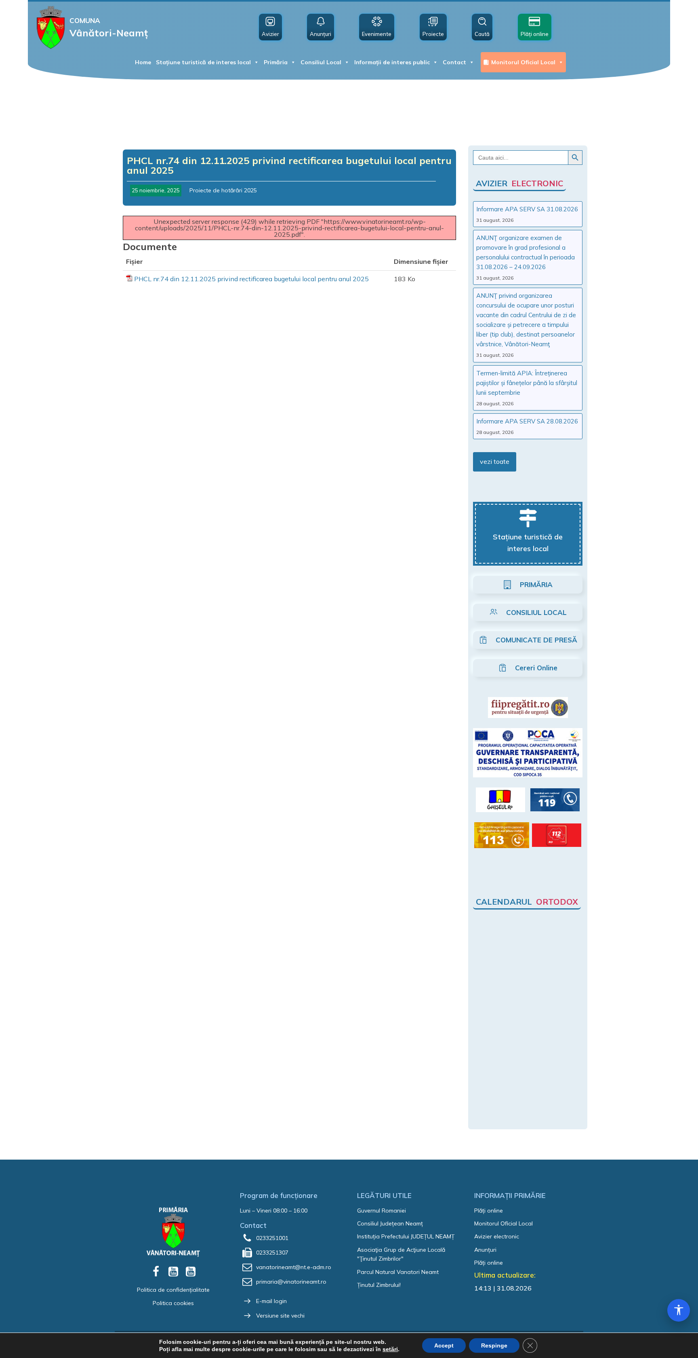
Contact (454, 62)
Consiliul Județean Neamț (390, 1223)
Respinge (494, 1345)
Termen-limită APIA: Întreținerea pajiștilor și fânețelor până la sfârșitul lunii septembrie (526, 382)
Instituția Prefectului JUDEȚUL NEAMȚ (405, 1236)
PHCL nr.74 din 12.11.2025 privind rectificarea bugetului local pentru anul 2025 (251, 279)
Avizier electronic (496, 1236)
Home (143, 62)
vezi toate (494, 461)
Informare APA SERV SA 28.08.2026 (527, 421)
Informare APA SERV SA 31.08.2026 (527, 209)
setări (390, 1349)
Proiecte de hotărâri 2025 (223, 190)
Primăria (276, 62)
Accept (444, 1345)
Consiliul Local (321, 62)
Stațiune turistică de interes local (203, 62)
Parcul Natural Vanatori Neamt (398, 1272)
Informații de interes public (392, 62)
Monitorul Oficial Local (523, 62)
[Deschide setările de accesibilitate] (678, 1310)
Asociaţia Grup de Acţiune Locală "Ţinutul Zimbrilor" (401, 1254)
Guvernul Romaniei (381, 1210)
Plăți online (488, 1210)
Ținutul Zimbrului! (379, 1285)
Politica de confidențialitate (173, 1289)
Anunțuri (485, 1249)
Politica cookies (173, 1303)
